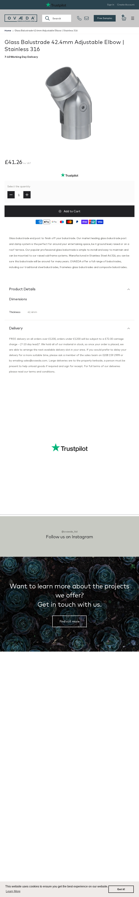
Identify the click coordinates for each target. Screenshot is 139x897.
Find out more (69, 621)
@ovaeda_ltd (69, 531)
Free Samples (104, 18)
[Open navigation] (132, 18)
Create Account (125, 4)
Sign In (110, 4)
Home (8, 30)
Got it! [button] (121, 889)
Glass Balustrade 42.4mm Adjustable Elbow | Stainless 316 (45, 30)
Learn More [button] (13, 891)
